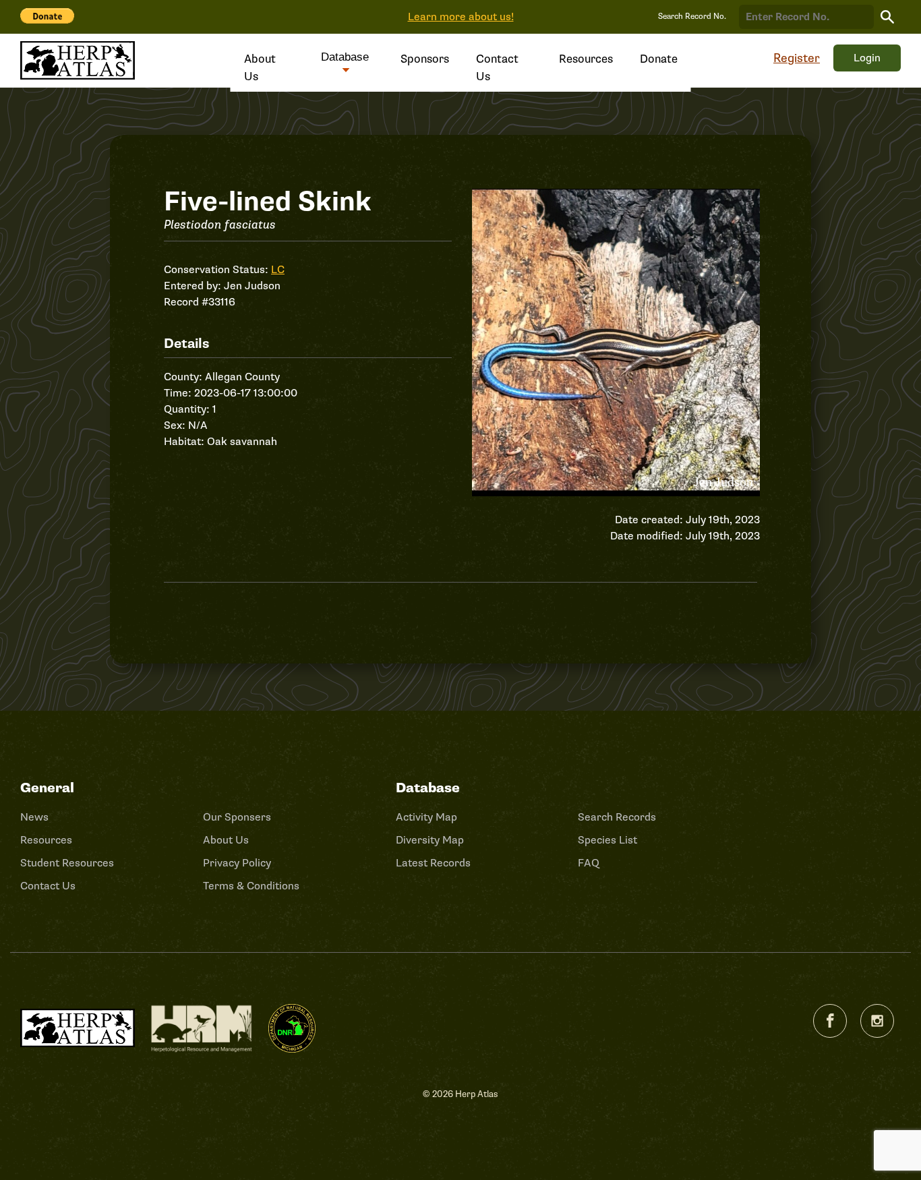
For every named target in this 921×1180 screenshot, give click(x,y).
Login (867, 58)
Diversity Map (430, 840)
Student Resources (67, 863)
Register (796, 58)
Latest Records (433, 863)
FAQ (588, 863)
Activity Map (426, 817)
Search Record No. (692, 16)
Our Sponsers (237, 817)
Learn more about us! (461, 17)
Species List (607, 840)
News (34, 817)
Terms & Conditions (251, 886)
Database (345, 57)
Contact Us (497, 68)
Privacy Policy (237, 863)
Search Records (617, 817)
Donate (659, 59)
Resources (586, 59)
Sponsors (424, 59)
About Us (260, 68)
